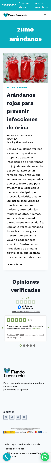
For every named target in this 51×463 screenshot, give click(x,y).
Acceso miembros (41, 5)
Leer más (14, 264)
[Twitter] (11, 417)
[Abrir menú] (45, 15)
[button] (45, 456)
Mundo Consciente (20, 135)
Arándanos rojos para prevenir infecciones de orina (22, 111)
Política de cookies (14, 448)
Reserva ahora (24, 5)
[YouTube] (24, 417)
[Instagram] (18, 417)
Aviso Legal (10, 444)
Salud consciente (17, 87)
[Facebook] (5, 417)
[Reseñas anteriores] (2, 329)
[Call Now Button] (7, 457)
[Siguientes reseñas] (49, 329)
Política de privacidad (30, 444)
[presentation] (25, 68)
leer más (36, 329)
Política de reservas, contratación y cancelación (23, 455)
